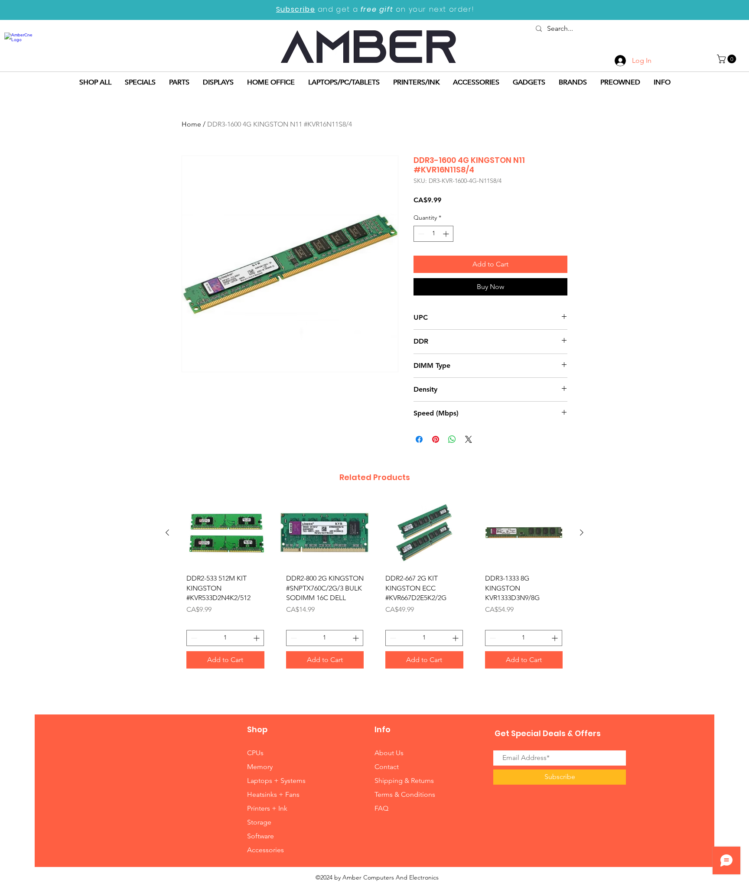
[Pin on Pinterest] (435, 439)
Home (191, 124)
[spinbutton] (433, 233)
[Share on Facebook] (419, 439)
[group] (374, 586)
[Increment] (446, 233)
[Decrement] (420, 233)
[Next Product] (581, 532)
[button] (727, 59)
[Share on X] (468, 439)
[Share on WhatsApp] (452, 439)
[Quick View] (225, 533)
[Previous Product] (167, 532)
